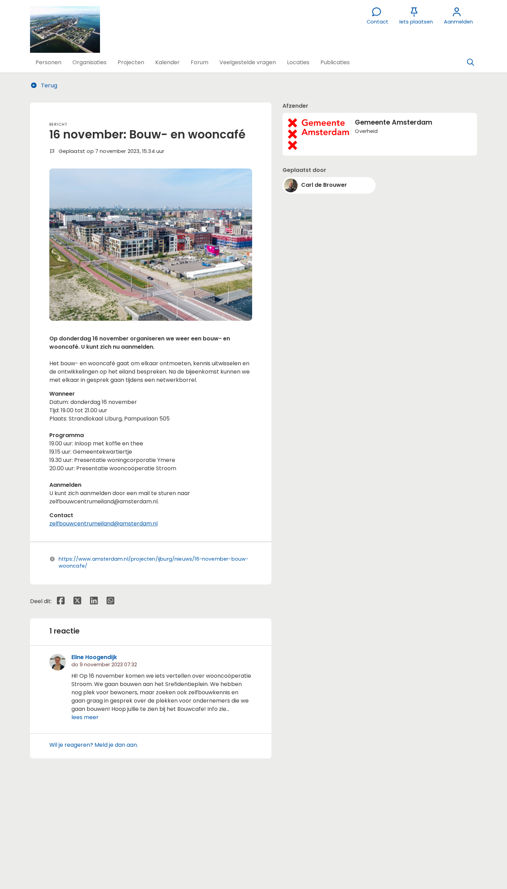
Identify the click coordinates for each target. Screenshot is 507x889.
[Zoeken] (470, 62)
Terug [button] (48, 85)
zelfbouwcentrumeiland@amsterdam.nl (103, 524)
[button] (48, 62)
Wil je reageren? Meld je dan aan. (93, 745)
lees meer (85, 717)
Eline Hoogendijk (94, 657)
